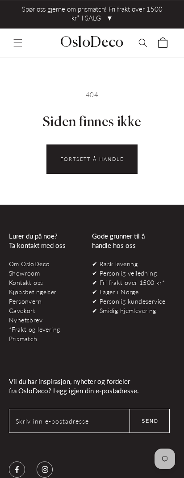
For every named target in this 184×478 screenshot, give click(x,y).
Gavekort (22, 310)
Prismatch (23, 338)
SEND (150, 421)
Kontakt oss (26, 282)
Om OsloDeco (29, 264)
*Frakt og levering (34, 329)
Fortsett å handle (92, 159)
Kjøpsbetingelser (33, 292)
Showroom (24, 273)
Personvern (25, 301)
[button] (18, 43)
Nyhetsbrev (25, 320)
